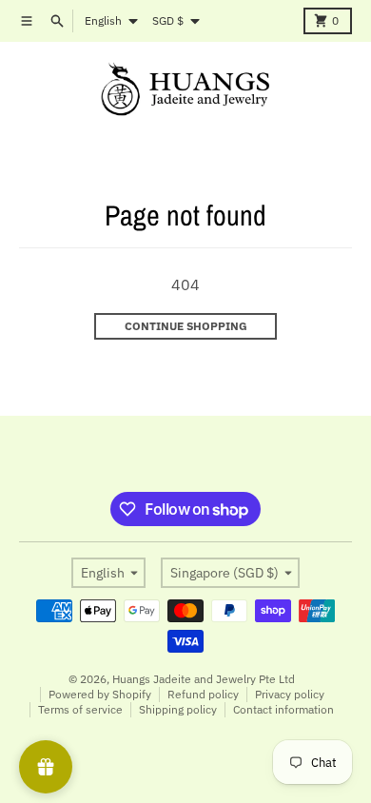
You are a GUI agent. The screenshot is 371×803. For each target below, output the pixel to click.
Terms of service (80, 709)
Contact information (283, 709)
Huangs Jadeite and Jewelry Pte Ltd (203, 679)
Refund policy (203, 694)
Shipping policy (178, 709)
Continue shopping (186, 326)
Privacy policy (289, 694)
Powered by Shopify (100, 694)
